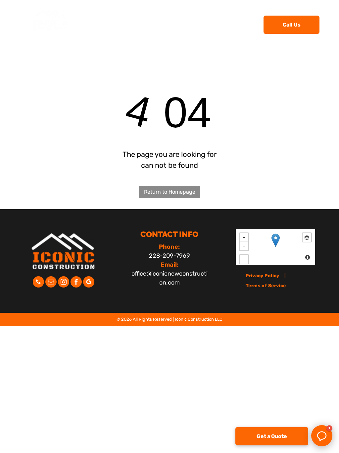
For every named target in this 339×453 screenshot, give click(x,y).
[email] (51, 282)
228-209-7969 (169, 255)
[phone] (38, 282)
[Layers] (307, 237)
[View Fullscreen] (244, 259)
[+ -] (275, 247)
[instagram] (63, 282)
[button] (321, 435)
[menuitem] (128, 24)
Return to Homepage (169, 192)
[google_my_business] (88, 282)
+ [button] (244, 237)
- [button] (244, 246)
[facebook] (76, 282)
